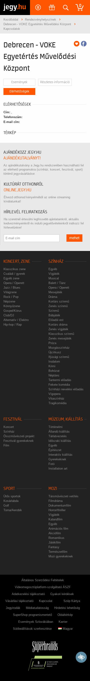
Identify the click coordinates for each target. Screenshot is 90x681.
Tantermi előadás (59, 380)
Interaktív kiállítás (60, 454)
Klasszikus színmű (61, 334)
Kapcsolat (45, 601)
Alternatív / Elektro (16, 320)
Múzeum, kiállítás (65, 419)
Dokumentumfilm (59, 505)
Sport (9, 488)
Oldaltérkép (65, 615)
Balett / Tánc (57, 283)
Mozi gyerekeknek (60, 556)
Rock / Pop (10, 297)
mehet (74, 238)
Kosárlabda (10, 501)
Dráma (52, 297)
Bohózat (54, 371)
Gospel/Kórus (12, 310)
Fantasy (53, 547)
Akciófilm (54, 533)
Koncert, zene (16, 261)
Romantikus (56, 538)
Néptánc (54, 375)
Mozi (52, 488)
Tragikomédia (57, 403)
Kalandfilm (55, 519)
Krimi (51, 366)
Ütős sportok (12, 496)
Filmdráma (55, 501)
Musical (53, 278)
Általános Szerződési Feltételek (42, 580)
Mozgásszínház (59, 347)
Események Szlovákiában (35, 621)
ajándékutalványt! (22, 158)
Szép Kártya (71, 601)
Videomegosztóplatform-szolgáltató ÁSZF (43, 587)
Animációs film (58, 528)
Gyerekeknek (57, 459)
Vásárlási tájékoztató (19, 601)
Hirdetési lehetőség (67, 608)
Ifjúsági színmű (58, 357)
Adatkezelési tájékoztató (28, 594)
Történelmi (55, 427)
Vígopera (54, 394)
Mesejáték (55, 292)
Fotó (51, 464)
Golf (6, 505)
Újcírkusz (54, 352)
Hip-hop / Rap (12, 324)
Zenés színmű (58, 306)
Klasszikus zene (14, 269)
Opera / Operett (13, 283)
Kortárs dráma (57, 324)
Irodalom (54, 361)
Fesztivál (12, 419)
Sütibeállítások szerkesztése (32, 628)
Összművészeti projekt (18, 436)
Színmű (53, 310)
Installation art (57, 468)
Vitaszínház (56, 398)
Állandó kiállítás (59, 431)
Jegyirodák (13, 608)
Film (6, 445)
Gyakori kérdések (62, 594)
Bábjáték (54, 315)
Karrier (63, 621)
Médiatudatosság (37, 608)
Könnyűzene (11, 306)
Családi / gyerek (14, 273)
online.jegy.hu (17, 190)
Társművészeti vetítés (63, 496)
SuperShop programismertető (32, 615)
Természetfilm (57, 551)
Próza (52, 343)
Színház (55, 261)
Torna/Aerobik (12, 510)
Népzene (9, 301)
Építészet (54, 450)
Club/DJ (8, 315)
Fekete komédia (59, 384)
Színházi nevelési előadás (66, 389)
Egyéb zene (11, 278)
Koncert (8, 427)
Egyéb (52, 269)
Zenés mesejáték (60, 338)
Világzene (10, 292)
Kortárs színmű (58, 301)
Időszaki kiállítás (59, 441)
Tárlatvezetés (57, 436)
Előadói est (55, 320)
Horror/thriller (57, 510)
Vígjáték (54, 273)
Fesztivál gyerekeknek (18, 441)
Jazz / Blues (11, 287)
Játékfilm (54, 542)
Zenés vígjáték (58, 329)
